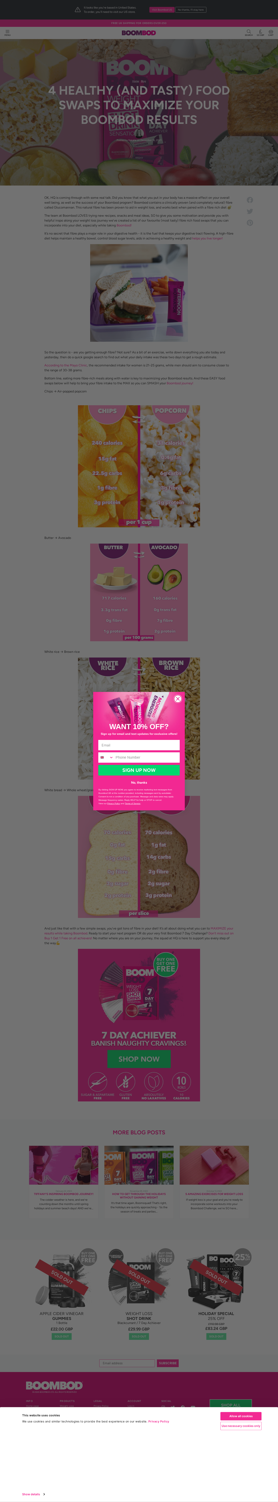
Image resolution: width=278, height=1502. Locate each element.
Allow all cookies (241, 1416)
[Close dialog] (178, 698)
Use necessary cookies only (241, 1426)
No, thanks (139, 782)
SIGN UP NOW (139, 770)
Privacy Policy (158, 1421)
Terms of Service (132, 803)
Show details (31, 1494)
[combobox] (106, 757)
